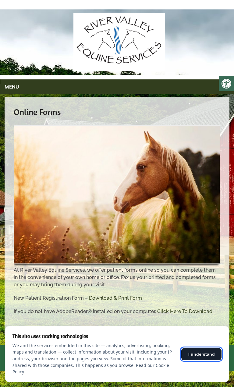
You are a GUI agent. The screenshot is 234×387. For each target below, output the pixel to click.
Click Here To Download (184, 311)
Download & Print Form (115, 298)
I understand (201, 354)
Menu (12, 86)
